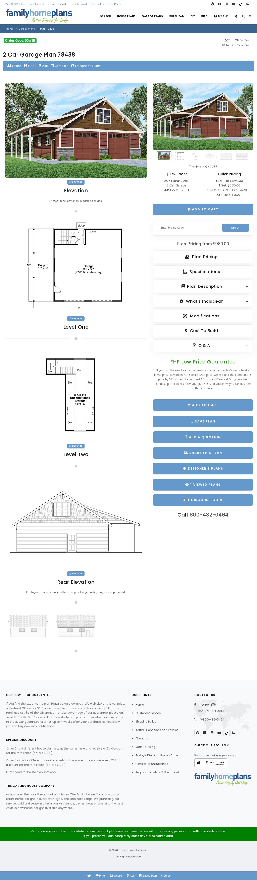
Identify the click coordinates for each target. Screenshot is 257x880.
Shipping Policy (146, 722)
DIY (193, 16)
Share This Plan (205, 452)
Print (31, 65)
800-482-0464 (16, 4)
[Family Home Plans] (39, 16)
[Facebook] (219, 4)
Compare (61, 65)
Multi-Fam (176, 16)
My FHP (223, 16)
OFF (214, 167)
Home (9, 28)
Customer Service (148, 713)
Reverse (77, 182)
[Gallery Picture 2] (76, 626)
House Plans (126, 16)
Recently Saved (78, 4)
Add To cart (204, 405)
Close (167, 876)
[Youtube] (233, 4)
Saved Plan (149, 876)
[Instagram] (226, 4)
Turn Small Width (239, 45)
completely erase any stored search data (143, 836)
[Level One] (76, 266)
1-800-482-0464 (212, 719)
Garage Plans (152, 16)
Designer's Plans (87, 65)
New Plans (115, 4)
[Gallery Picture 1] (28, 626)
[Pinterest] (212, 4)
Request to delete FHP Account (157, 772)
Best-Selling (98, 4)
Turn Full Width (240, 40)
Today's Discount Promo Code (157, 755)
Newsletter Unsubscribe (152, 764)
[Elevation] (203, 116)
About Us (142, 738)
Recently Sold (36, 4)
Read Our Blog (145, 747)
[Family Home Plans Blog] (247, 4)
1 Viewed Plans (205, 484)
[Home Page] (89, 876)
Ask (44, 65)
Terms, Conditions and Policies (157, 730)
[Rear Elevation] (76, 521)
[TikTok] (240, 4)
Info (204, 16)
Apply (235, 227)
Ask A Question (204, 437)
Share (16, 65)
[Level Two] (76, 394)
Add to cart (204, 209)
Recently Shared (57, 4)
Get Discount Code (203, 500)
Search (105, 16)
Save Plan (204, 421)
